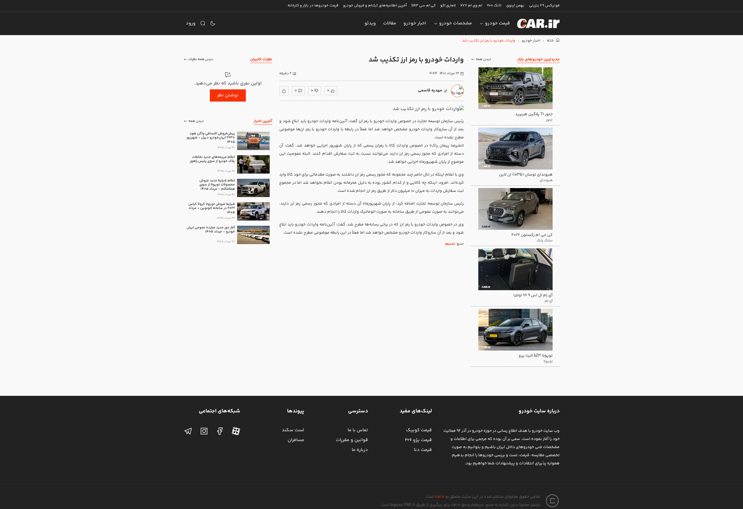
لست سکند (293, 430)
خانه (551, 41)
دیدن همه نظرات (200, 59)
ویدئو (370, 23)
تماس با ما (358, 430)
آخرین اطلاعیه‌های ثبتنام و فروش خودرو (375, 5)
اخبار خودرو (414, 23)
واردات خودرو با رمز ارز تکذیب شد (488, 41)
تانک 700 (494, 5)
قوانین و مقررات (352, 440)
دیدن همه (483, 59)
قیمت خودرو (497, 23)
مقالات (389, 23)
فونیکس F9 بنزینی (544, 5)
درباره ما (360, 450)
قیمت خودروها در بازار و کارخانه (313, 5)
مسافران (296, 440)
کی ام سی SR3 (423, 5)
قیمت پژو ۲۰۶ (418, 440)
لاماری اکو (448, 5)
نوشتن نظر (228, 95)
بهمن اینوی (515, 5)
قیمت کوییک (419, 430)
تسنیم (450, 244)
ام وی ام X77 (471, 5)
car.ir (439, 497)
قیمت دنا (423, 450)
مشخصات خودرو (455, 23)
